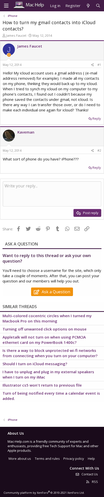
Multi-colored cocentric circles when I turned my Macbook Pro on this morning (47, 318)
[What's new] (88, 5)
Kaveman (25, 132)
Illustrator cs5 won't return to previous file (42, 385)
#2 (99, 150)
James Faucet (16, 35)
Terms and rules (47, 458)
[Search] (98, 5)
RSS (94, 481)
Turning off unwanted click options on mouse (45, 329)
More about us (20, 458)
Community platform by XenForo (44, 492)
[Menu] (6, 5)
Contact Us (89, 474)
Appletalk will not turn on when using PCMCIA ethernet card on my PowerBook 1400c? (44, 340)
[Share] (92, 65)
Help (91, 458)
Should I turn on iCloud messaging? (35, 363)
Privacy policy (73, 458)
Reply (96, 118)
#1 (99, 65)
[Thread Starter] (9, 55)
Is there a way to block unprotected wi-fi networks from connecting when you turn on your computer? (50, 353)
